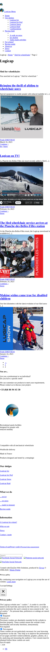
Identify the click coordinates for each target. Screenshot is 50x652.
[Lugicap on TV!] (21, 205)
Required (6, 616)
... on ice (3, 497)
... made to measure (7, 505)
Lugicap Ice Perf (6, 475)
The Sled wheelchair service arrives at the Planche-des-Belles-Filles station (24, 224)
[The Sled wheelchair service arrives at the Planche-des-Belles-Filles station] (21, 277)
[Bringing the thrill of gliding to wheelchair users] (21, 138)
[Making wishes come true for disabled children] (21, 350)
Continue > (4, 144)
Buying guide (5, 509)
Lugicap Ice (4, 471)
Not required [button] (5, 627)
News (2, 530)
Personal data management (30, 547)
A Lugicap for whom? (8, 522)
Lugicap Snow (5, 479)
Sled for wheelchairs (22, 55)
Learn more (11, 582)
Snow (5, 146)
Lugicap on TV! (10, 155)
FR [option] (6, 649)
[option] (27, 649)
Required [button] (3, 613)
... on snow (4, 501)
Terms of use (5, 547)
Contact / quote (6, 535)
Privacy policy (15, 547)
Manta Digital (15, 570)
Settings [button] (9, 586)
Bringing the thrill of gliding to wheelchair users (19, 87)
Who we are (4, 526)
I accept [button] (3, 586)
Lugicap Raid (5, 483)
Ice (1, 146)
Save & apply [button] (5, 642)
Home (10, 55)
